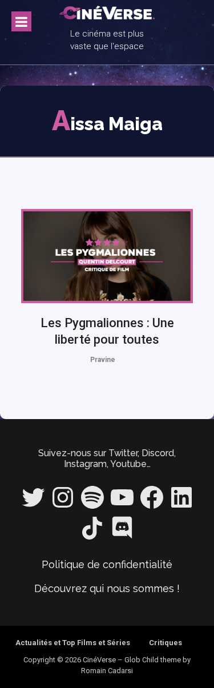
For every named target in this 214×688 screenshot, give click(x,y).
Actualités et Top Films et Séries (72, 642)
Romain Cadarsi (107, 670)
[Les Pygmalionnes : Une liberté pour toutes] (107, 256)
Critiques (165, 642)
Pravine (102, 360)
